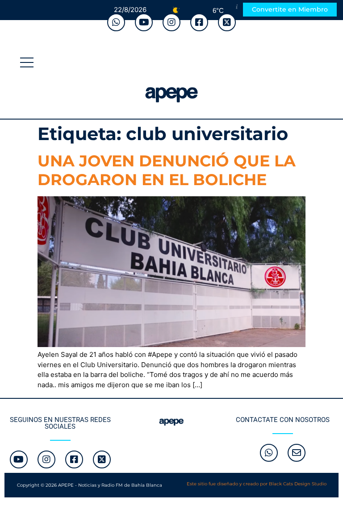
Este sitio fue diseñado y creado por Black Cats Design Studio (256, 484)
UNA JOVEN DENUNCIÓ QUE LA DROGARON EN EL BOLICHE (167, 170)
